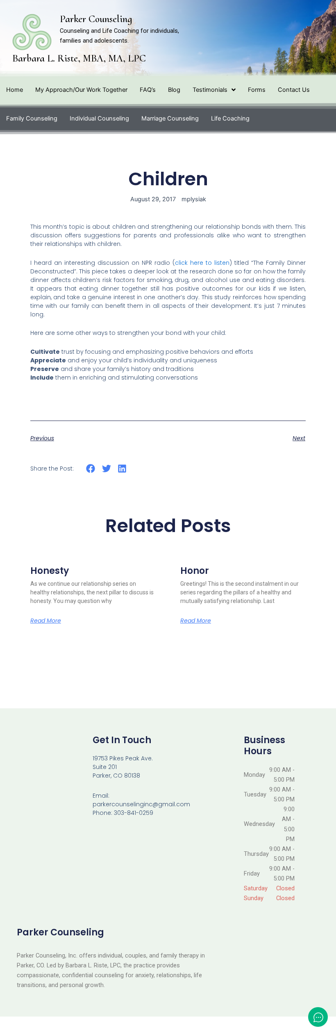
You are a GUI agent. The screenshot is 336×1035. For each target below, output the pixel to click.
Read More (45, 620)
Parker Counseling (96, 19)
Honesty (49, 570)
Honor (194, 570)
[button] (90, 468)
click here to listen (202, 263)
